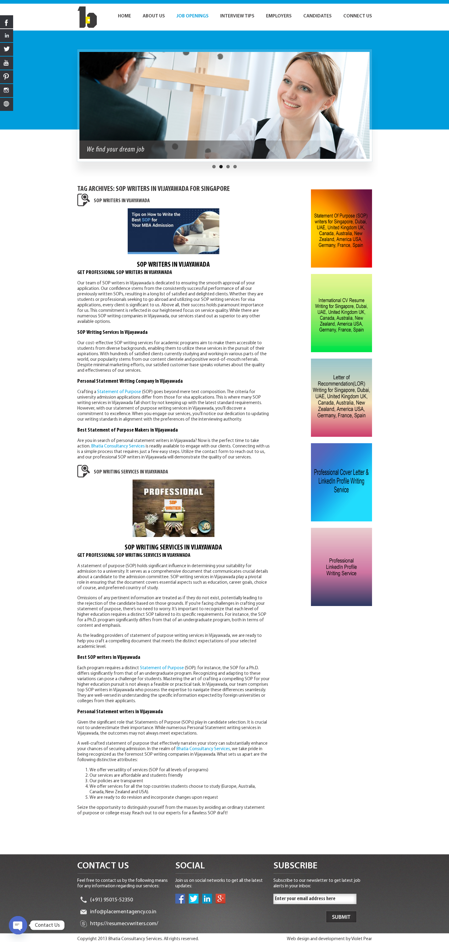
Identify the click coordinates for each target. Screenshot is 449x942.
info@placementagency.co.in (123, 912)
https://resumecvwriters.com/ (124, 924)
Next (375, 108)
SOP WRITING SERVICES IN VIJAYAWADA (131, 472)
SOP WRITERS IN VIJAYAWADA (122, 201)
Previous (73, 108)
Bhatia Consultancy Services (118, 446)
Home (124, 16)
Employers (279, 16)
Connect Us (357, 16)
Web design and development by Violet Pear (329, 939)
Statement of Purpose (119, 392)
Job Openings (193, 16)
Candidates (317, 16)
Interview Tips (237, 16)
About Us (154, 16)
